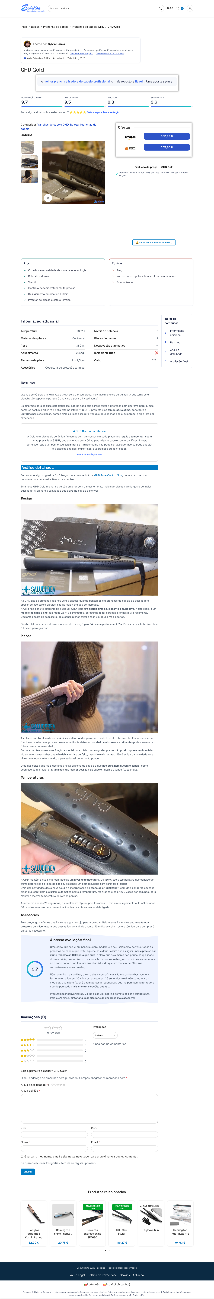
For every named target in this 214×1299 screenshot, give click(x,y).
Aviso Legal (77, 1275)
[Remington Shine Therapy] (63, 1215)
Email (95, 1142)
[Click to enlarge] (48, 198)
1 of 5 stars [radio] (52, 1085)
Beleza (35, 26)
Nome (25, 1142)
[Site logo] (33, 8)
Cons (94, 1128)
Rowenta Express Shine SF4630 (92, 1233)
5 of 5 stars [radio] (64, 1085)
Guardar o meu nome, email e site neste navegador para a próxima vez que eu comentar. (81, 1156)
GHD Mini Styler (121, 1232)
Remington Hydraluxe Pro (180, 1232)
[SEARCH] (160, 8)
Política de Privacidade (102, 1275)
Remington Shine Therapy (63, 1232)
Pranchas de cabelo (55, 26)
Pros (23, 1128)
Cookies (125, 1275)
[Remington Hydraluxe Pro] (180, 1215)
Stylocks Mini (151, 1230)
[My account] (190, 8)
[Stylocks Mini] (151, 1215)
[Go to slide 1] (105, 1250)
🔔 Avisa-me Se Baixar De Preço (154, 242)
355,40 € (167, 147)
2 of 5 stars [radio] (55, 1085)
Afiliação (138, 1275)
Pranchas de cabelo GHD (88, 26)
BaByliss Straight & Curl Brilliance (33, 1233)
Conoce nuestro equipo (81, 53)
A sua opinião (30, 1090)
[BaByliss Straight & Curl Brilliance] (34, 1215)
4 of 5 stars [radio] (61, 1085)
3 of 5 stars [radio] (58, 1085)
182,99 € (167, 136)
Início (24, 26)
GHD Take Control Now (108, 475)
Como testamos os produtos (110, 53)
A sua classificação (34, 1085)
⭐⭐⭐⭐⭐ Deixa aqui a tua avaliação (95, 112)
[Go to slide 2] (108, 1250)
